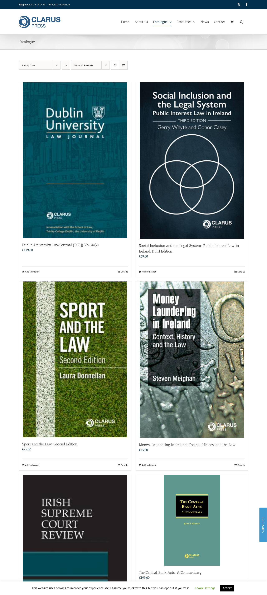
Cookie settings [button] (205, 588)
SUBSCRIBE (263, 525)
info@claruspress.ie (59, 4)
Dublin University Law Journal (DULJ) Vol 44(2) (60, 245)
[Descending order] (66, 65)
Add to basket (32, 271)
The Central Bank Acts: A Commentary (170, 572)
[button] (241, 21)
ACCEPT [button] (227, 588)
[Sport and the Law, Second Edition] (75, 359)
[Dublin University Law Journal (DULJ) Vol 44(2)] (75, 160)
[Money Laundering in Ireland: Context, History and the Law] (192, 359)
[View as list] (123, 65)
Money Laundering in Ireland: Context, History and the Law (187, 444)
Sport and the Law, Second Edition (49, 444)
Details (124, 271)
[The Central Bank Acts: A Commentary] (192, 520)
